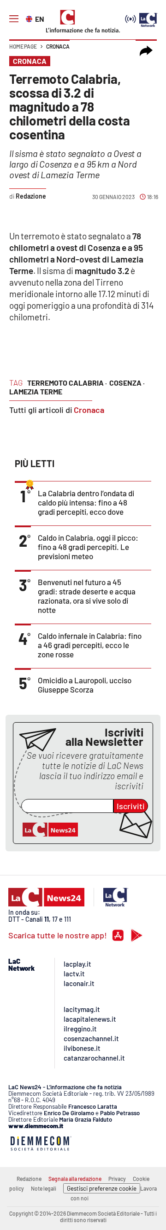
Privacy (117, 1178)
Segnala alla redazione (74, 1178)
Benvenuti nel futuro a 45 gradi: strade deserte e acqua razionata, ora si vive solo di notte (87, 595)
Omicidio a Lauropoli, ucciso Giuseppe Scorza (84, 684)
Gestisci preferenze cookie (101, 1188)
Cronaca (58, 46)
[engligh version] (30, 18)
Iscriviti (131, 806)
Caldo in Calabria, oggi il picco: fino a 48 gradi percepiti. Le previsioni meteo (88, 547)
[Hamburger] (13, 19)
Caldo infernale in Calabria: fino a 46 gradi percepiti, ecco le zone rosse (90, 645)
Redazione (29, 1178)
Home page (23, 46)
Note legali (43, 1188)
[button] (146, 51)
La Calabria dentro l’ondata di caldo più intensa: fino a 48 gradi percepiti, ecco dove (86, 502)
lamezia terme (35, 391)
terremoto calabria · (67, 382)
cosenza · (127, 382)
